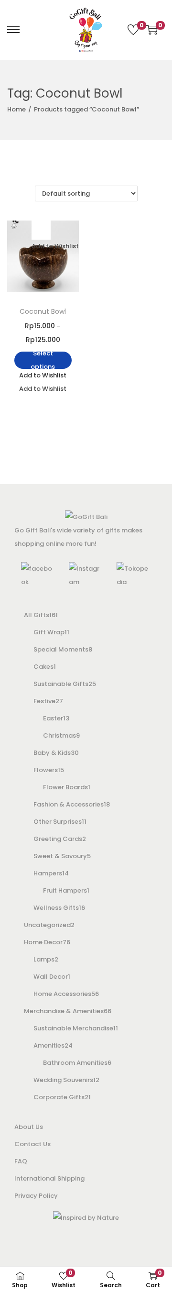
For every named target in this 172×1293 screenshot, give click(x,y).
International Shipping (49, 1178)
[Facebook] (38, 575)
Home (16, 109)
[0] (133, 29)
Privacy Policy (36, 1195)
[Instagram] (86, 575)
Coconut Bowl (43, 311)
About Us (28, 1126)
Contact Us (32, 1144)
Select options (43, 360)
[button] (41, 230)
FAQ (20, 1161)
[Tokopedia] (134, 575)
